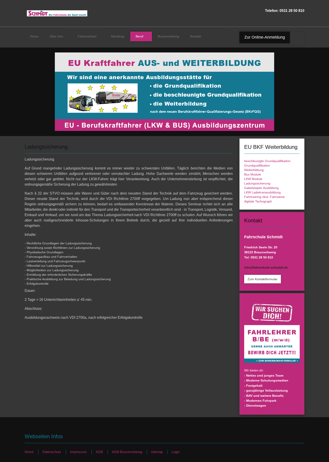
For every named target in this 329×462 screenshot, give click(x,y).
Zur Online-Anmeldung (264, 37)
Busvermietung (168, 36)
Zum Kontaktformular (263, 279)
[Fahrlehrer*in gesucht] (272, 333)
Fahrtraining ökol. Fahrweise (264, 197)
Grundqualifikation (257, 165)
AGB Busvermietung (127, 452)
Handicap (117, 36)
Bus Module (252, 174)
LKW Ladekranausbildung (262, 192)
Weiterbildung (254, 170)
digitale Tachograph (258, 201)
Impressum (78, 452)
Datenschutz (52, 452)
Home (34, 36)
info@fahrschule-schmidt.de (266, 267)
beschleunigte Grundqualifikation (267, 161)
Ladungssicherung (257, 183)
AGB (99, 452)
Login (175, 452)
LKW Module (253, 179)
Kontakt (195, 36)
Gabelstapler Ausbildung (261, 188)
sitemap (157, 452)
